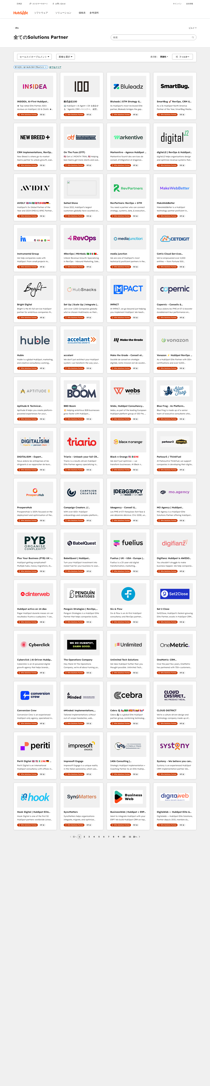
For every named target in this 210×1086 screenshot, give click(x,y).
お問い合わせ (60, 4)
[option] (33, 56)
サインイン (177, 4)
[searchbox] (153, 37)
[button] (192, 28)
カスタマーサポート (40, 4)
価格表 (82, 12)
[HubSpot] (21, 13)
